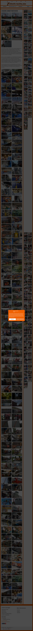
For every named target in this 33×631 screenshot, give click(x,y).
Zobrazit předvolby (20, 319)
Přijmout (12, 319)
